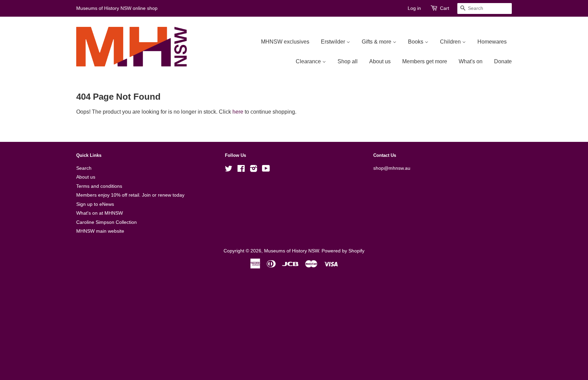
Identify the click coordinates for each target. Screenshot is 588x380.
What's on (471, 61)
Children (451, 42)
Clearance (309, 61)
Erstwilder (333, 42)
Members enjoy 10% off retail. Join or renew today (130, 195)
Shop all (348, 61)
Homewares (492, 42)
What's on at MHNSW (99, 213)
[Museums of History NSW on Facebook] (241, 169)
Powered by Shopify (343, 250)
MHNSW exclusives (285, 42)
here (237, 112)
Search (84, 168)
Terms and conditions (99, 186)
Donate (503, 61)
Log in (414, 8)
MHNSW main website (100, 231)
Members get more (424, 61)
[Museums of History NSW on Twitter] (228, 169)
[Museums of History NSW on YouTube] (266, 169)
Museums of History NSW (291, 250)
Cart (444, 8)
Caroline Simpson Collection (106, 222)
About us (380, 61)
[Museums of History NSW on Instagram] (253, 169)
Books (416, 42)
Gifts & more (377, 42)
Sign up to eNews (95, 204)
